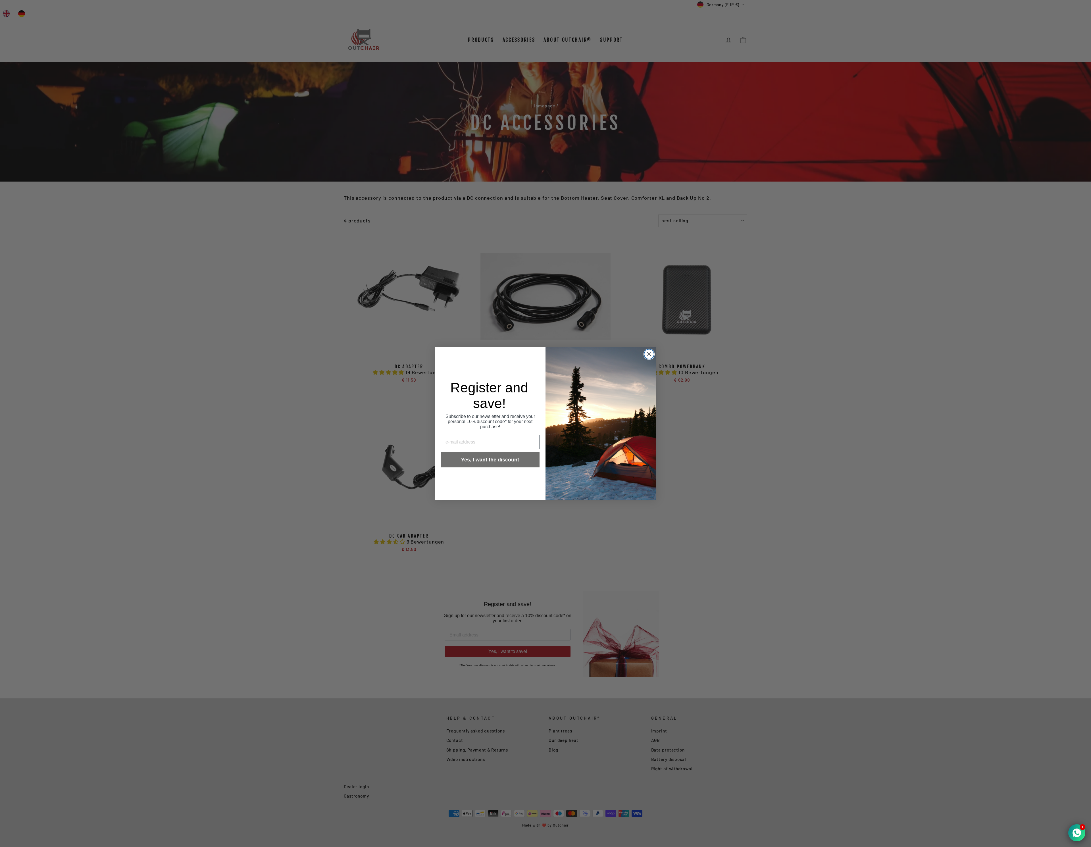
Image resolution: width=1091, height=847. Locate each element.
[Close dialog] (649, 354)
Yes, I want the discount (490, 460)
